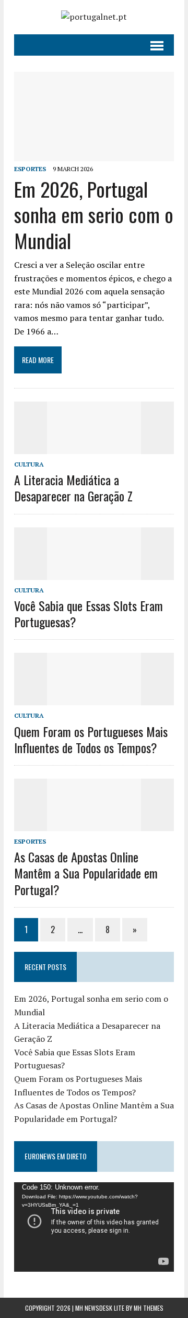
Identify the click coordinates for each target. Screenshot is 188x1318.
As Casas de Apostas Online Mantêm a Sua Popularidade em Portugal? (86, 872)
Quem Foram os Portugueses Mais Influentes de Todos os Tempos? (91, 739)
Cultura (29, 464)
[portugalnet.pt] (94, 17)
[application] (94, 1227)
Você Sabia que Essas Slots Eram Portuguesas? (88, 613)
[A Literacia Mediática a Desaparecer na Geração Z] (94, 447)
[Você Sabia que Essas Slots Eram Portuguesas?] (94, 572)
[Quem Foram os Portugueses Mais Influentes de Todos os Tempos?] (94, 698)
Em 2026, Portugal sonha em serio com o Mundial (93, 214)
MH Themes (148, 1307)
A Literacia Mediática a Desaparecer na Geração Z (73, 487)
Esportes (30, 169)
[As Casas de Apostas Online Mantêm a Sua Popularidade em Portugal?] (94, 824)
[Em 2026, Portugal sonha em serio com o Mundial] (94, 154)
